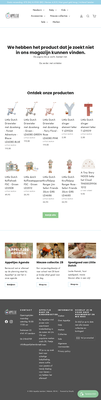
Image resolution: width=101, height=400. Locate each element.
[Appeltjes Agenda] (19, 250)
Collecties (62, 334)
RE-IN (55, 391)
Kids (63, 10)
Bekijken (11, 284)
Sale (43, 22)
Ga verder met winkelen (50, 63)
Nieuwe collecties (59, 15)
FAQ (60, 325)
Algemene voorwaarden (63, 345)
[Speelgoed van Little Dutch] (82, 250)
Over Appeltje (64, 320)
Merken (56, 22)
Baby (52, 10)
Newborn (37, 10)
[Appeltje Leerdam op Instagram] (11, 321)
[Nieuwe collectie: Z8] (51, 250)
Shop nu (43, 284)
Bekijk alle (50, 215)
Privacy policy (64, 351)
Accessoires (37, 15)
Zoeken (61, 315)
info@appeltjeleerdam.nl (30, 344)
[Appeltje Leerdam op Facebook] (6, 321)
